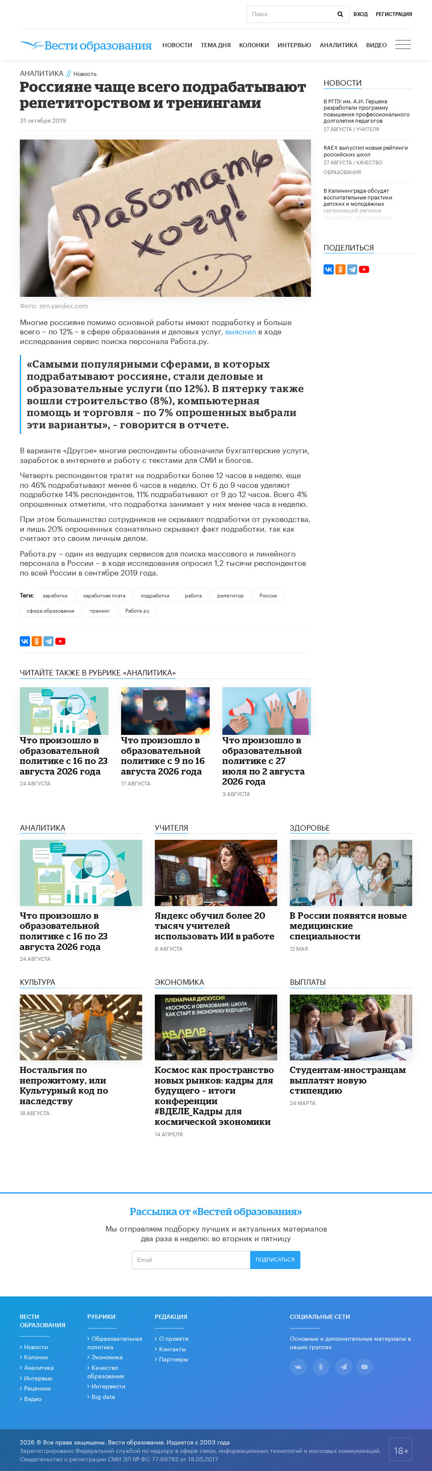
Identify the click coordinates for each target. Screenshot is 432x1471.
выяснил (240, 330)
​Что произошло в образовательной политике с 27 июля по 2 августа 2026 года (263, 760)
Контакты (172, 1348)
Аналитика (339, 45)
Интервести (108, 1385)
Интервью (294, 45)
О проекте (174, 1337)
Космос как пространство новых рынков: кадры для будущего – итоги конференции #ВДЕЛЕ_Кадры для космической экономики (214, 1096)
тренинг (100, 610)
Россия (268, 595)
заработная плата (104, 595)
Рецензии (37, 1387)
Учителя (367, 128)
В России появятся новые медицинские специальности (348, 925)
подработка (155, 595)
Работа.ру (137, 610)
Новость (85, 73)
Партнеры (173, 1358)
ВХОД (361, 14)
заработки (55, 595)
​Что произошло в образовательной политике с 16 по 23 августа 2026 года (64, 755)
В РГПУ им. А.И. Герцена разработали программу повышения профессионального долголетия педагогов (367, 110)
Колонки (254, 45)
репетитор (230, 595)
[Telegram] (48, 641)
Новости (177, 45)
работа (193, 595)
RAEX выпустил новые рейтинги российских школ (366, 150)
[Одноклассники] (37, 641)
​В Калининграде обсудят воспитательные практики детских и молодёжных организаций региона (358, 200)
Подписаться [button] (275, 1260)
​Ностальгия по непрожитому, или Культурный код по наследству (64, 1085)
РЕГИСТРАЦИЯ (394, 14)
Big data (103, 1396)
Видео (376, 45)
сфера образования (50, 610)
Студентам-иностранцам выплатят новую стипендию (348, 1080)
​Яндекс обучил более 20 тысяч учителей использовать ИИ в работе (215, 925)
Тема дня (216, 45)
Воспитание (374, 218)
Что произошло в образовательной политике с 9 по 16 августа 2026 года (163, 755)
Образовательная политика (114, 1342)
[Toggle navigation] (403, 45)
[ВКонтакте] (25, 641)
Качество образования (105, 1371)
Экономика (107, 1356)
